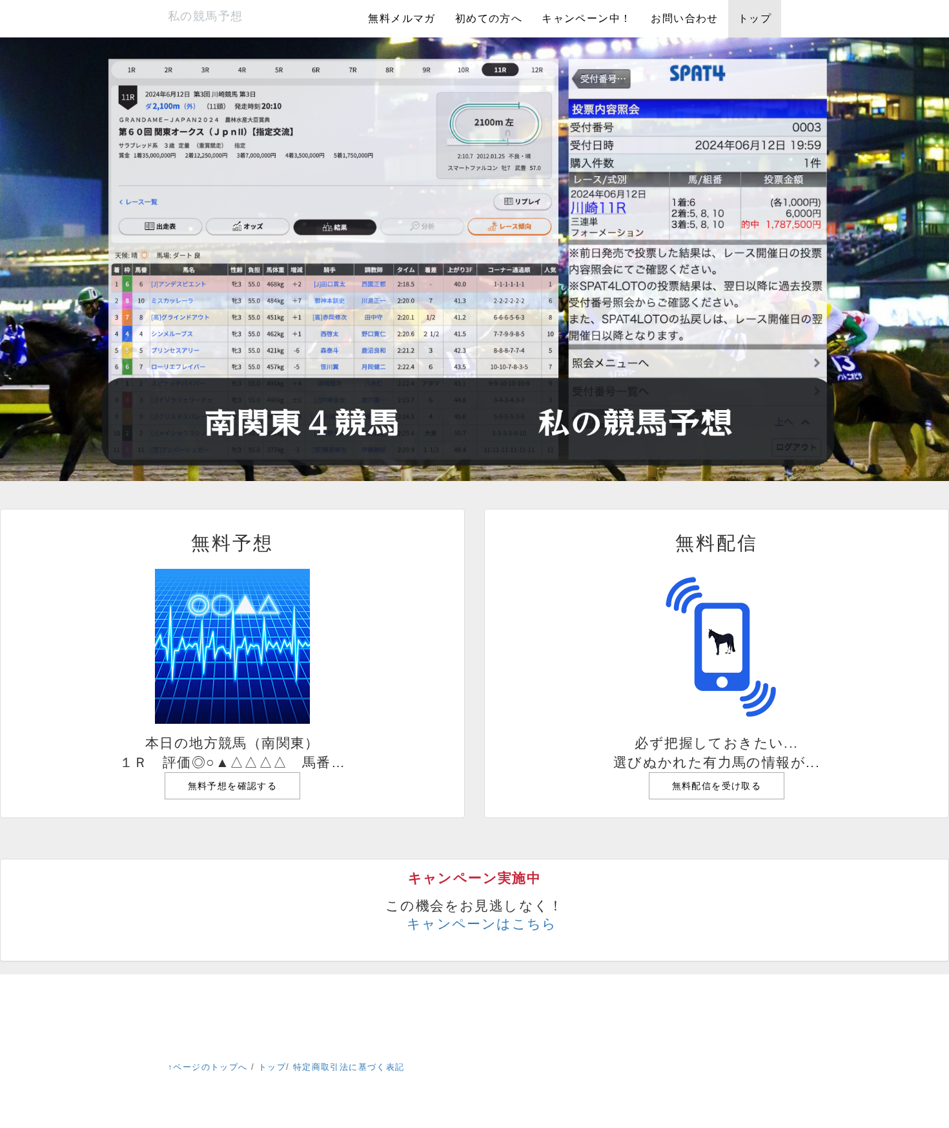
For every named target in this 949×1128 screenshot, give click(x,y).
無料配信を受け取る (717, 786)
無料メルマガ (401, 18)
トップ (754, 18)
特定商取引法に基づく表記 (349, 1067)
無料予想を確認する (233, 786)
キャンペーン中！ (586, 18)
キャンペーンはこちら (482, 923)
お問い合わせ (684, 18)
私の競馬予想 (205, 16)
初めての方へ (488, 18)
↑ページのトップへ (208, 1067)
